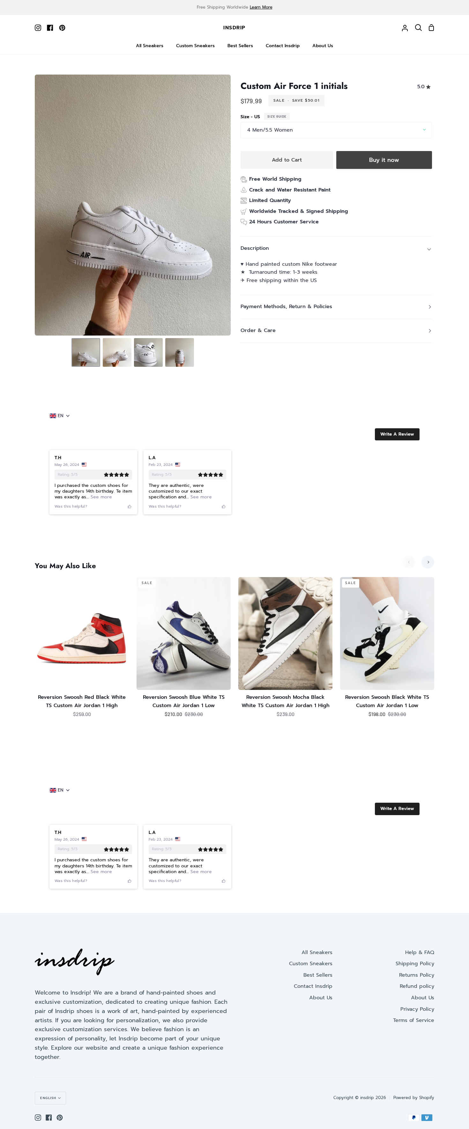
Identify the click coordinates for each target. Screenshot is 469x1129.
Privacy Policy (417, 1009)
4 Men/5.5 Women (270, 130)
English (48, 1098)
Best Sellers (317, 975)
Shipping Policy (415, 963)
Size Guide (277, 116)
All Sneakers (317, 952)
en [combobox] (60, 416)
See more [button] (100, 497)
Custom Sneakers (310, 963)
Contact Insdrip (313, 986)
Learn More (261, 7)
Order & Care (258, 330)
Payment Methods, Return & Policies (286, 306)
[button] (397, 434)
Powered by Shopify (413, 1098)
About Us (320, 998)
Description (255, 248)
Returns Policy (416, 975)
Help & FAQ (419, 952)
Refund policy (417, 986)
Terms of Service (413, 1020)
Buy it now (384, 160)
